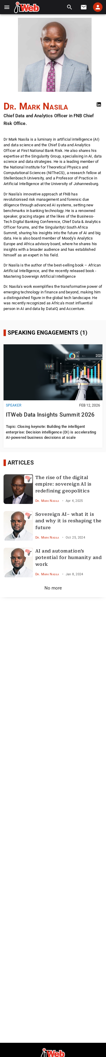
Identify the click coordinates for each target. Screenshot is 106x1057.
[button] (7, 7)
